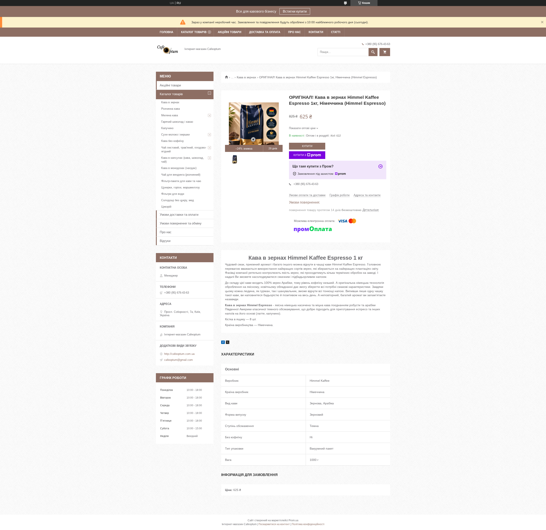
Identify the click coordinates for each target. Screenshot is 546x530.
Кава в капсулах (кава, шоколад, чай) (182, 159)
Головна (166, 32)
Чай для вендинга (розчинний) (180, 174)
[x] (227, 343)
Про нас (294, 32)
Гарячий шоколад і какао (177, 121)
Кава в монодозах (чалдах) (178, 168)
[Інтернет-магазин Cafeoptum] (167, 49)
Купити (307, 146)
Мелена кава (169, 115)
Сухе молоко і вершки (175, 134)
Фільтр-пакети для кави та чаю (181, 181)
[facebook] (223, 343)
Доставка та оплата (264, 32)
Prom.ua (293, 520)
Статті (335, 32)
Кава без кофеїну (172, 141)
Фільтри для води (172, 193)
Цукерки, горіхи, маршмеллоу (180, 187)
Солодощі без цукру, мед (177, 200)
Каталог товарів (193, 32)
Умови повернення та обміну (181, 223)
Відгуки (165, 241)
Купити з (299, 155)
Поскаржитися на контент (274, 524)
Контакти (316, 32)
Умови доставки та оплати (179, 214)
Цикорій (166, 206)
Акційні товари (229, 32)
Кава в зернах (246, 77)
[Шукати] (373, 52)
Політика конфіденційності (308, 524)
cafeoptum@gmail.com (178, 359)
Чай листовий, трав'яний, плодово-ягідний (183, 149)
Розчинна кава (170, 108)
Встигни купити (295, 11)
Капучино (167, 128)
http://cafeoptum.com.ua (179, 353)
